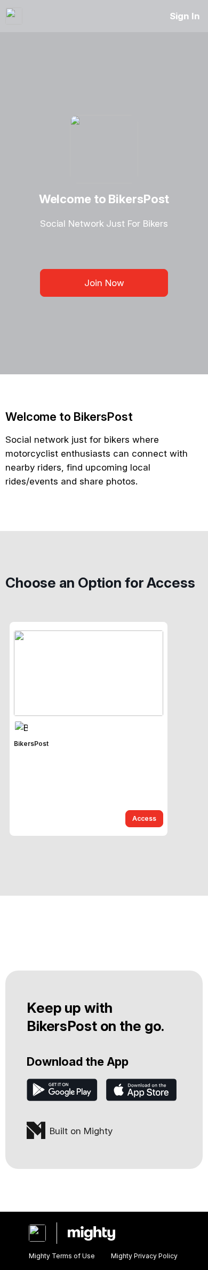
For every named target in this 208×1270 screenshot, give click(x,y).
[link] (88, 728)
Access (144, 818)
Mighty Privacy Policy (144, 1256)
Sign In (185, 16)
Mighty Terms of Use (62, 1256)
